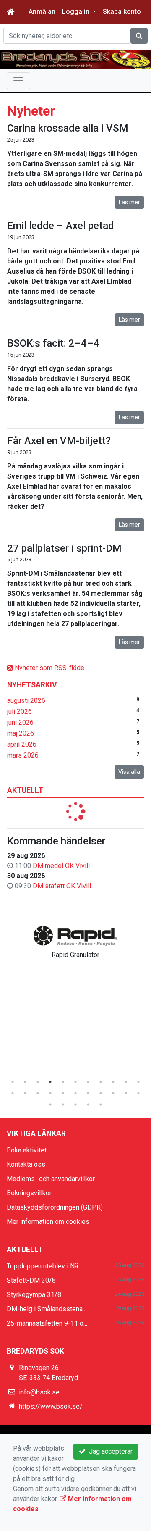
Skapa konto (122, 12)
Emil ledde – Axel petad (60, 225)
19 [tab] (100, 1093)
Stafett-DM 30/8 (31, 1280)
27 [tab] (100, 1104)
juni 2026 (20, 722)
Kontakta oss (26, 1164)
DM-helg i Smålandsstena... (46, 1309)
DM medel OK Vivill (61, 866)
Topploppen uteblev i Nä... (44, 1266)
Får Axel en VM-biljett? (59, 441)
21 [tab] (126, 1093)
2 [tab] (25, 1082)
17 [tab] (75, 1093)
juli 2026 (19, 712)
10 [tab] (126, 1082)
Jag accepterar (109, 1451)
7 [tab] (88, 1082)
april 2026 (21, 744)
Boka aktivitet (27, 1150)
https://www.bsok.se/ (51, 1406)
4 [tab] (50, 1082)
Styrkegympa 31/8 (34, 1295)
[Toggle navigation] (18, 80)
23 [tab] (50, 1104)
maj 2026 (20, 733)
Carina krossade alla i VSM (67, 128)
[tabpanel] (75, 941)
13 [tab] (25, 1093)
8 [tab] (100, 1082)
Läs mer (129, 202)
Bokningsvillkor (29, 1193)
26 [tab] (88, 1104)
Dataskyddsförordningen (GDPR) (55, 1207)
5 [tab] (63, 1082)
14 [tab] (38, 1093)
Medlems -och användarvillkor (51, 1179)
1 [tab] (12, 1082)
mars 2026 (23, 755)
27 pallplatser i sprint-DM (64, 548)
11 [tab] (138, 1082)
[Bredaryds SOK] (75, 59)
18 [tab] (88, 1093)
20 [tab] (113, 1093)
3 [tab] (38, 1082)
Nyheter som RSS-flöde (48, 668)
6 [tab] (75, 1082)
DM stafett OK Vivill (62, 886)
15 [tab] (50, 1093)
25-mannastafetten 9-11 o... (47, 1323)
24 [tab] (63, 1104)
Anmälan (42, 12)
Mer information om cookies (48, 1222)
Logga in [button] (76, 12)
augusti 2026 (26, 701)
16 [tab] (63, 1093)
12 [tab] (12, 1093)
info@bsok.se (39, 1392)
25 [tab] (75, 1104)
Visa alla (129, 771)
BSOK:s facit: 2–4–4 (53, 343)
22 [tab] (138, 1093)
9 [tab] (113, 1082)
